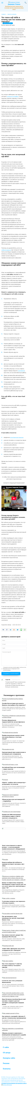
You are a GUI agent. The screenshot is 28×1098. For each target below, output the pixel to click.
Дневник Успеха (14, 4)
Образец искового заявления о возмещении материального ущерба (14, 1034)
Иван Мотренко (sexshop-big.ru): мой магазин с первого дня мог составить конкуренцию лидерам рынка (14, 1002)
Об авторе (6, 1052)
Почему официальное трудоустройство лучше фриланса (13, 721)
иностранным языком (16, 437)
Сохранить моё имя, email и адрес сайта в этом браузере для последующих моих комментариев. (14, 669)
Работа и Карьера (8, 23)
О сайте (6, 1047)
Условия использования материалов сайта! (13, 1083)
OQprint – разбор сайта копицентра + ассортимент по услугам (14, 783)
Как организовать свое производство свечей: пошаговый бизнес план (13, 918)
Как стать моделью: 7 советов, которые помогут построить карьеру (12, 965)
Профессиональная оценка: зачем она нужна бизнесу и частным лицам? (13, 737)
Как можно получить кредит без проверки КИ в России (12, 935)
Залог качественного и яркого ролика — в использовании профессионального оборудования (13, 847)
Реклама (6, 1063)
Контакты (6, 1068)
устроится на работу (13, 96)
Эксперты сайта (9, 1058)
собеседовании (6, 250)
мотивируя (21, 370)
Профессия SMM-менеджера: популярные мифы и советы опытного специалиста (11, 816)
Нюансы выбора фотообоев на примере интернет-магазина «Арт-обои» (13, 864)
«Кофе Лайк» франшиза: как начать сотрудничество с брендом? (13, 949)
